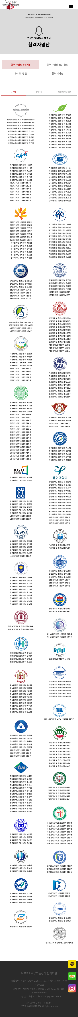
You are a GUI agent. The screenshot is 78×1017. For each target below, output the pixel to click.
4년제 (13, 92)
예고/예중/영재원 (64, 92)
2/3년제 (39, 92)
